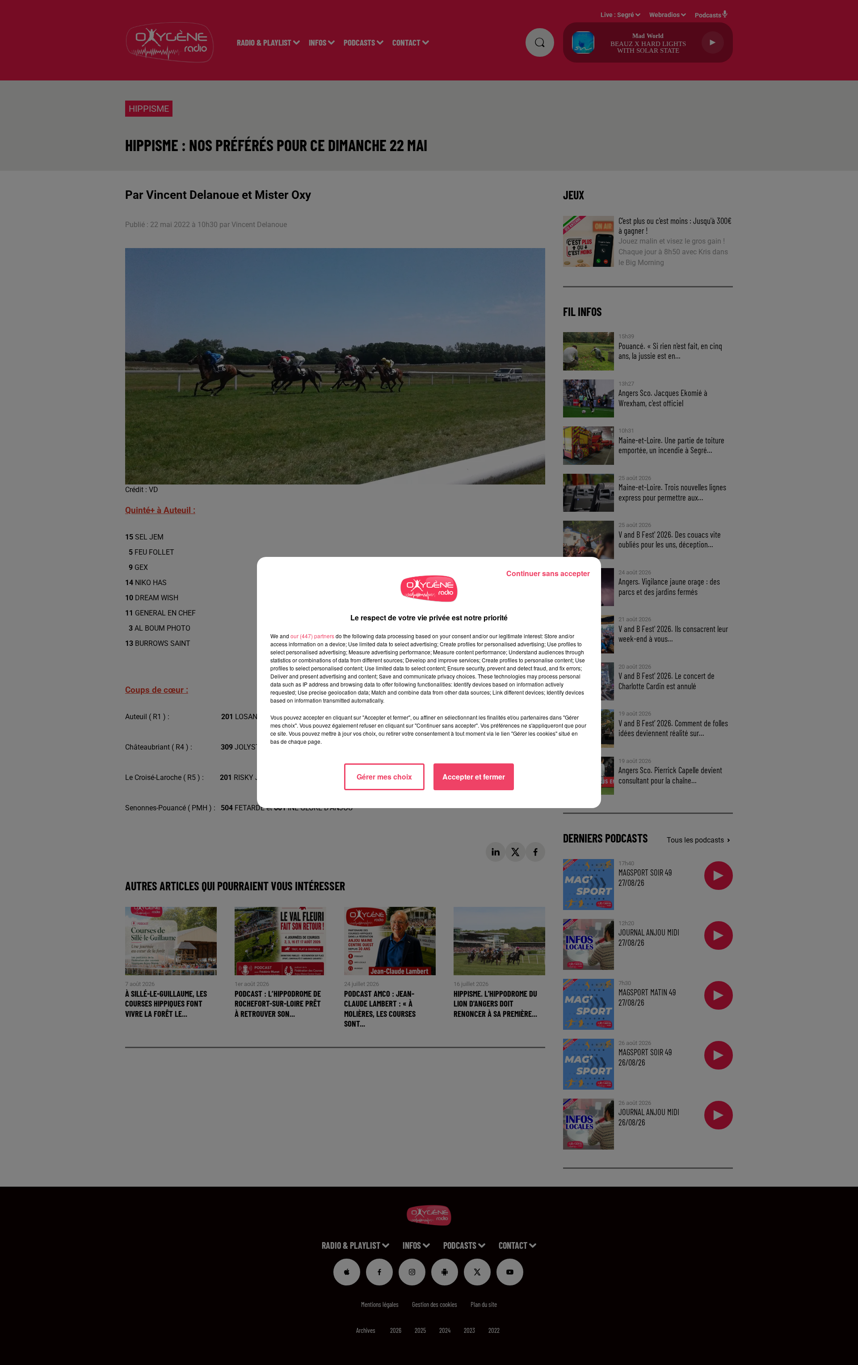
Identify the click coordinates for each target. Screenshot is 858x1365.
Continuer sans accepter (548, 573)
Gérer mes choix (384, 776)
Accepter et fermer (473, 776)
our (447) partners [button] (312, 636)
